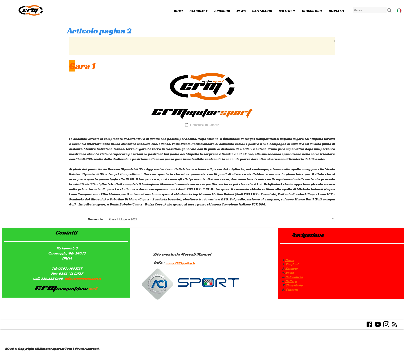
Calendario (262, 11)
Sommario (95, 219)
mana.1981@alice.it (180, 263)
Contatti (336, 11)
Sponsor (222, 11)
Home (178, 11)
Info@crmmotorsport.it (83, 278)
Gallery (287, 11)
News (241, 11)
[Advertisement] (201, 45)
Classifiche (312, 11)
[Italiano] (399, 10)
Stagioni (199, 11)
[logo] (31, 10)
